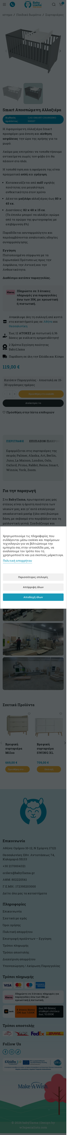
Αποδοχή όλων (33, 597)
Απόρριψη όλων (33, 587)
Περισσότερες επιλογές (33, 577)
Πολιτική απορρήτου (17, 560)
